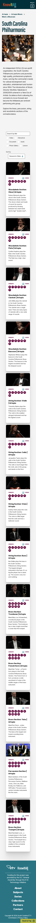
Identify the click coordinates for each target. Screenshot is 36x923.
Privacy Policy (23, 918)
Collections (18, 8)
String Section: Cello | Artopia (18, 453)
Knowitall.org (9, 5)
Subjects (18, 892)
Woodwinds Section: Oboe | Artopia (17, 191)
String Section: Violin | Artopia (17, 402)
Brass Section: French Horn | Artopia (17, 664)
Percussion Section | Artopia (17, 772)
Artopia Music (16, 14)
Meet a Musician (8, 17)
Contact (18, 909)
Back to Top (26, 921)
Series (18, 896)
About (18, 888)
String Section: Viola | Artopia (17, 505)
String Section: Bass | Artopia (17, 557)
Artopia (5, 14)
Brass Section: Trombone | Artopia (17, 613)
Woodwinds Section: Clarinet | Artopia (17, 296)
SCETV (10, 867)
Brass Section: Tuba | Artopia (17, 720)
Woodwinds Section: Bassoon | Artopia (17, 350)
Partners (18, 905)
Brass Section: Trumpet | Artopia (16, 828)
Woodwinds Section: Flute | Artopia (17, 247)
